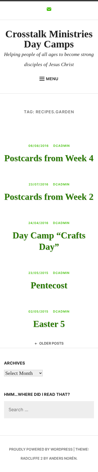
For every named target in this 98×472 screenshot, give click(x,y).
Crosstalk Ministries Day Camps (49, 39)
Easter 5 (49, 324)
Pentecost (49, 285)
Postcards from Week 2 (48, 197)
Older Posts (51, 343)
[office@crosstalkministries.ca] (49, 10)
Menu (52, 78)
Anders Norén (62, 458)
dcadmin (61, 146)
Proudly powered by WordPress (41, 449)
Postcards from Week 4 (48, 158)
